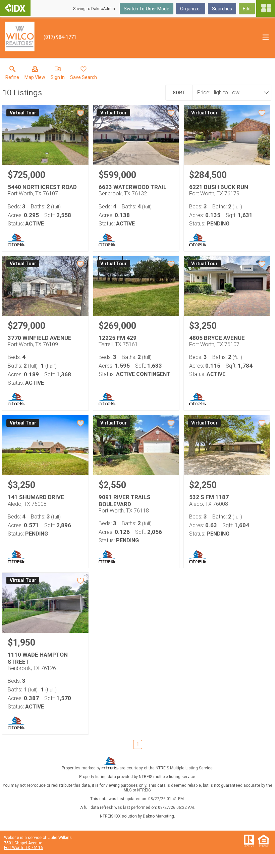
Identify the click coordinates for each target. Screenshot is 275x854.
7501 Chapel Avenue (23, 843)
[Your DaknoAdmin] (15, 8)
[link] (12, 74)
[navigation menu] (265, 8)
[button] (34, 74)
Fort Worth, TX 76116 (23, 847)
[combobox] (230, 92)
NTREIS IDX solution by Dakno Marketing (137, 816)
